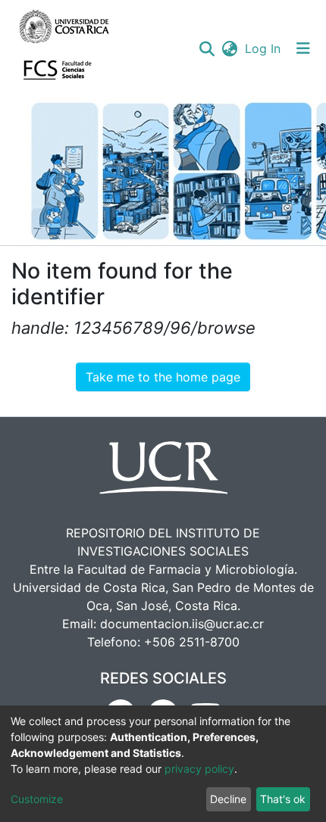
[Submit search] (206, 48)
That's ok (283, 798)
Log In (263, 48)
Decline (228, 798)
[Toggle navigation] (303, 48)
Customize (37, 798)
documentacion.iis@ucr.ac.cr (182, 623)
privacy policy (199, 768)
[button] (229, 48)
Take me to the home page (163, 377)
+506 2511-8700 (192, 641)
